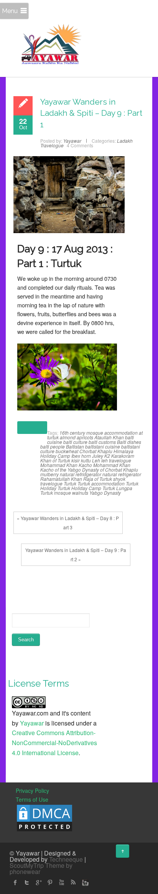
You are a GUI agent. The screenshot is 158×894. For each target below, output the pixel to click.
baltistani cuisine (102, 446)
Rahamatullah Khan (61, 478)
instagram (84, 882)
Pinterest (50, 882)
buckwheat (67, 451)
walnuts (80, 492)
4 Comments (80, 145)
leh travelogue (116, 460)
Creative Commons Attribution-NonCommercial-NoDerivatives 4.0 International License (54, 742)
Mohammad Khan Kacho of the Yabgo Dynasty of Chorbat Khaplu (89, 467)
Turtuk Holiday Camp (79, 488)
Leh (96, 460)
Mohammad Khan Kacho (66, 465)
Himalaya (123, 451)
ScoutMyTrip (27, 865)
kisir (75, 460)
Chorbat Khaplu (95, 451)
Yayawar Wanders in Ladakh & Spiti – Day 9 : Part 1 (91, 113)
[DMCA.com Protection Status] (44, 817)
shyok (119, 478)
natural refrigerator (121, 474)
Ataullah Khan (109, 437)
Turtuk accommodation (101, 483)
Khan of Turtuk (55, 460)
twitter (27, 882)
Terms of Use (32, 799)
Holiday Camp (55, 455)
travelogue (51, 483)
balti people (52, 446)
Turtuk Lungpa (117, 488)
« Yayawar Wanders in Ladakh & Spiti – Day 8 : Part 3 (68, 522)
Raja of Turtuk (97, 478)
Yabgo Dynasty (105, 492)
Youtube (61, 882)
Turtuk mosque (55, 492)
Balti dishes (129, 442)
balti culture (75, 442)
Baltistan (75, 446)
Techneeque (66, 859)
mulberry (49, 474)
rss (73, 882)
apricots (85, 437)
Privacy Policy (32, 790)
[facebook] (15, 882)
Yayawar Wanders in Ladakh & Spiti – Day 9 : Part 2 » (75, 554)
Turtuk (70, 483)
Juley (97, 455)
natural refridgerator (80, 474)
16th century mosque (81, 432)
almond (68, 437)
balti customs (102, 442)
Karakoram (122, 455)
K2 (107, 455)
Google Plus (38, 882)
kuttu (86, 460)
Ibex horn (81, 455)
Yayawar (32, 723)
